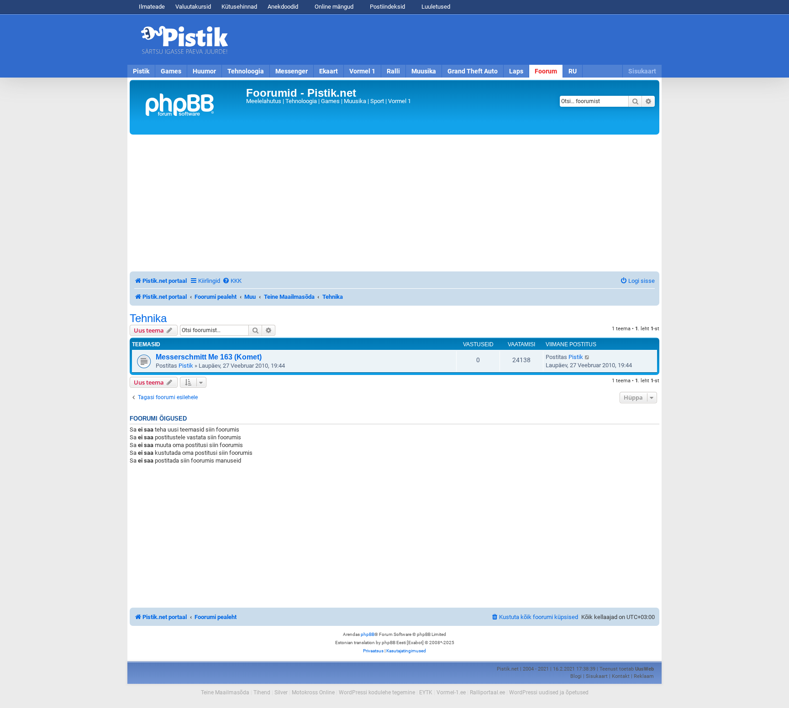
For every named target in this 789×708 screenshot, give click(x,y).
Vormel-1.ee (451, 692)
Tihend (261, 692)
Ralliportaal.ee (487, 692)
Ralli (393, 71)
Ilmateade (152, 6)
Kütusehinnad (239, 6)
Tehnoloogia (245, 71)
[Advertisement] (447, 39)
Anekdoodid (283, 6)
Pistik (141, 71)
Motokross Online (313, 692)
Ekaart (328, 71)
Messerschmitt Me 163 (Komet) (209, 357)
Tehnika (148, 318)
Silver (281, 692)
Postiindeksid (386, 6)
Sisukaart (642, 71)
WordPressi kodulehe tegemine (377, 692)
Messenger (291, 71)
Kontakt (621, 676)
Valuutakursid (193, 6)
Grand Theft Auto (472, 71)
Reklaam (644, 676)
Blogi (576, 676)
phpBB (367, 634)
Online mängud (333, 6)
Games (171, 71)
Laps (516, 71)
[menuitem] (232, 280)
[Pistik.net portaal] (189, 107)
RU (572, 71)
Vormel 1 (362, 71)
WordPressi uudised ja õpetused (549, 692)
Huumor (204, 71)
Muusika (423, 71)
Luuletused (435, 6)
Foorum (546, 71)
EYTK (425, 692)
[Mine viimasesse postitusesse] (587, 357)
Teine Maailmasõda (225, 692)
